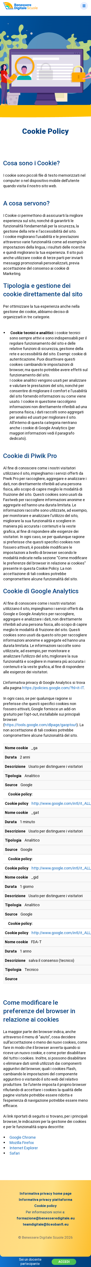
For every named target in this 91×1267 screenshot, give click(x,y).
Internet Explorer (24, 1148)
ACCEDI (64, 1262)
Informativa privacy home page (46, 1193)
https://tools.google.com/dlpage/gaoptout (40, 725)
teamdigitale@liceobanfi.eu (46, 1224)
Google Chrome (23, 1137)
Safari (15, 1153)
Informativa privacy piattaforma (45, 1199)
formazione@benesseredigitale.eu (46, 1218)
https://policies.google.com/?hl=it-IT (53, 688)
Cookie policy (45, 1206)
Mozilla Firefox (22, 1142)
